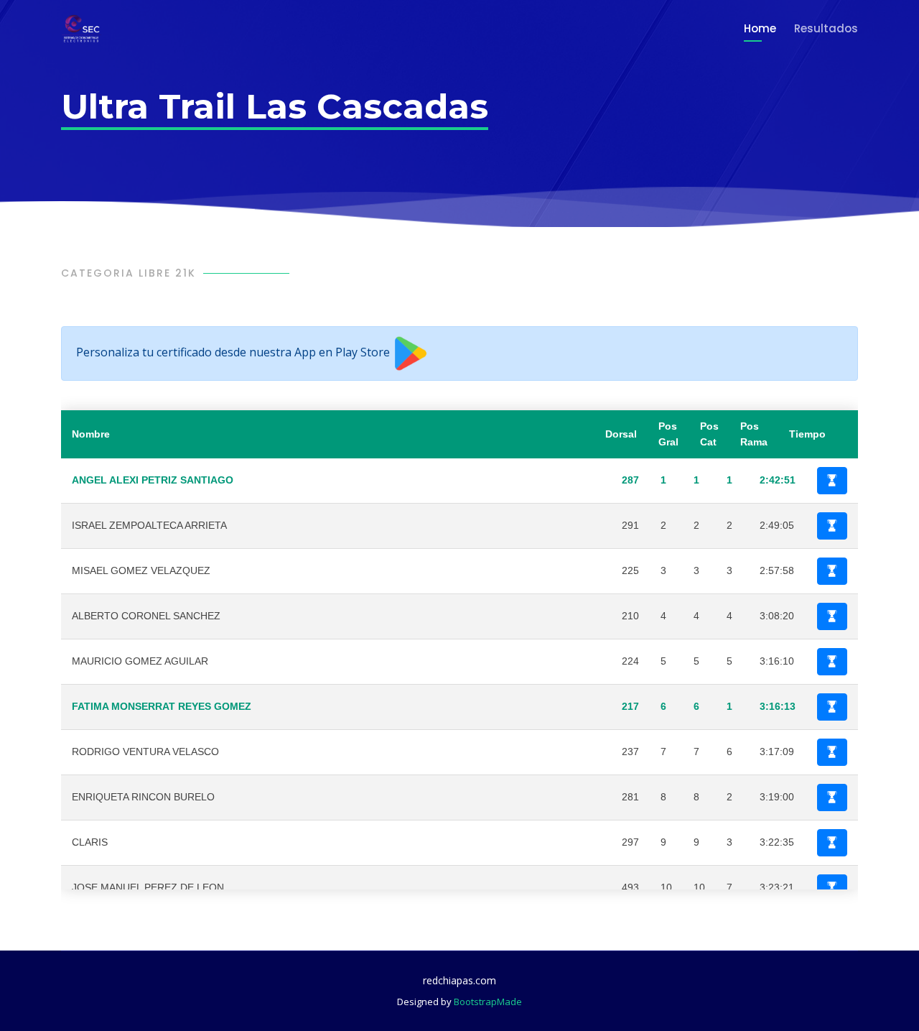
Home (760, 28)
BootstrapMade (488, 1001)
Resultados (826, 28)
